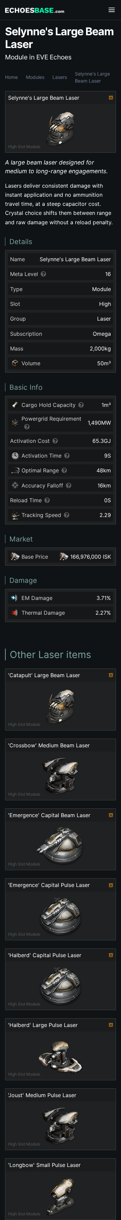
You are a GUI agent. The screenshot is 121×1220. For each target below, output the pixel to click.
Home (11, 77)
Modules (35, 77)
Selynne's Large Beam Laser (92, 77)
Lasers (59, 77)
